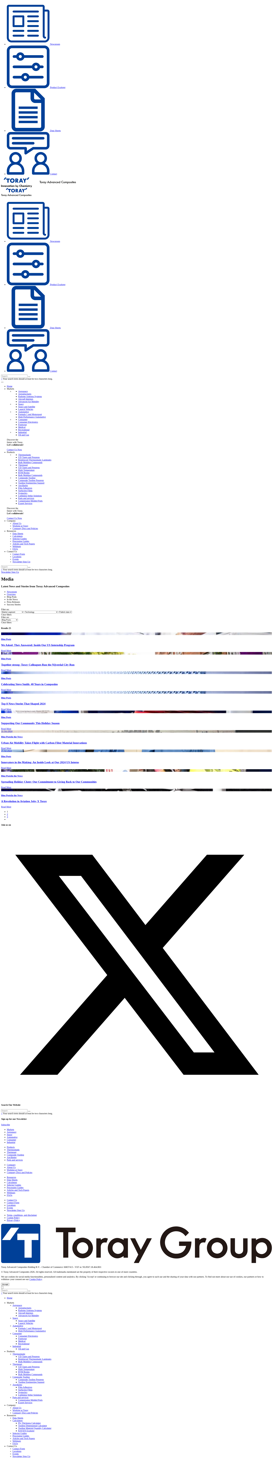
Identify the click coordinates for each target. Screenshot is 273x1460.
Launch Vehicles (25, 409)
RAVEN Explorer (26, 1431)
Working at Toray (20, 526)
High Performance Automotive (32, 417)
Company (11, 1165)
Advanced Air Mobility (28, 401)
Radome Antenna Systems (30, 396)
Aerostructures (24, 394)
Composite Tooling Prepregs (31, 480)
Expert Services (25, 503)
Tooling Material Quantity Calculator (34, 1428)
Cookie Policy (13, 1218)
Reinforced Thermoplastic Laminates (34, 460)
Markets (10, 1129)
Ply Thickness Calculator (29, 1423)
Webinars (17, 546)
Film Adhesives (25, 488)
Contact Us (12, 1200)
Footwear (22, 424)
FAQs (15, 549)
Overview (11, 594)
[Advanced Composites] (38, 186)
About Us (17, 523)
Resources (11, 1177)
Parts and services (26, 498)
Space (21, 404)
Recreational (23, 430)
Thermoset (23, 465)
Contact (53, 174)
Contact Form (19, 554)
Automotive (23, 412)
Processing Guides (21, 541)
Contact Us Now (14, 449)
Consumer (22, 419)
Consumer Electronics (28, 422)
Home (9, 386)
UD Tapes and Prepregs (29, 457)
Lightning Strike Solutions (30, 496)
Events (16, 559)
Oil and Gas (23, 435)
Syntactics (22, 493)
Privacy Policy (13, 1220)
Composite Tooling (26, 478)
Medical (21, 427)
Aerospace (23, 391)
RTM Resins (24, 472)
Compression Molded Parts (30, 501)
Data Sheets (55, 130)
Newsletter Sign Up (21, 562)
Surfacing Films (25, 490)
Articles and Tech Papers (24, 544)
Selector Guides (20, 538)
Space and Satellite (26, 407)
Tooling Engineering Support (31, 483)
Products (11, 1147)
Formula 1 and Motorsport (30, 414)
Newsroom (54, 44)
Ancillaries (23, 485)
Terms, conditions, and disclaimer (22, 1215)
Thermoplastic (24, 455)
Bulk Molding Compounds (30, 462)
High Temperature (26, 470)
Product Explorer (57, 87)
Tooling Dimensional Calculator (32, 1425)
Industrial (22, 432)
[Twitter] (136, 1099)
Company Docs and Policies (25, 528)
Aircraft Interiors (25, 399)
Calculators (18, 536)
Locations (17, 556)
